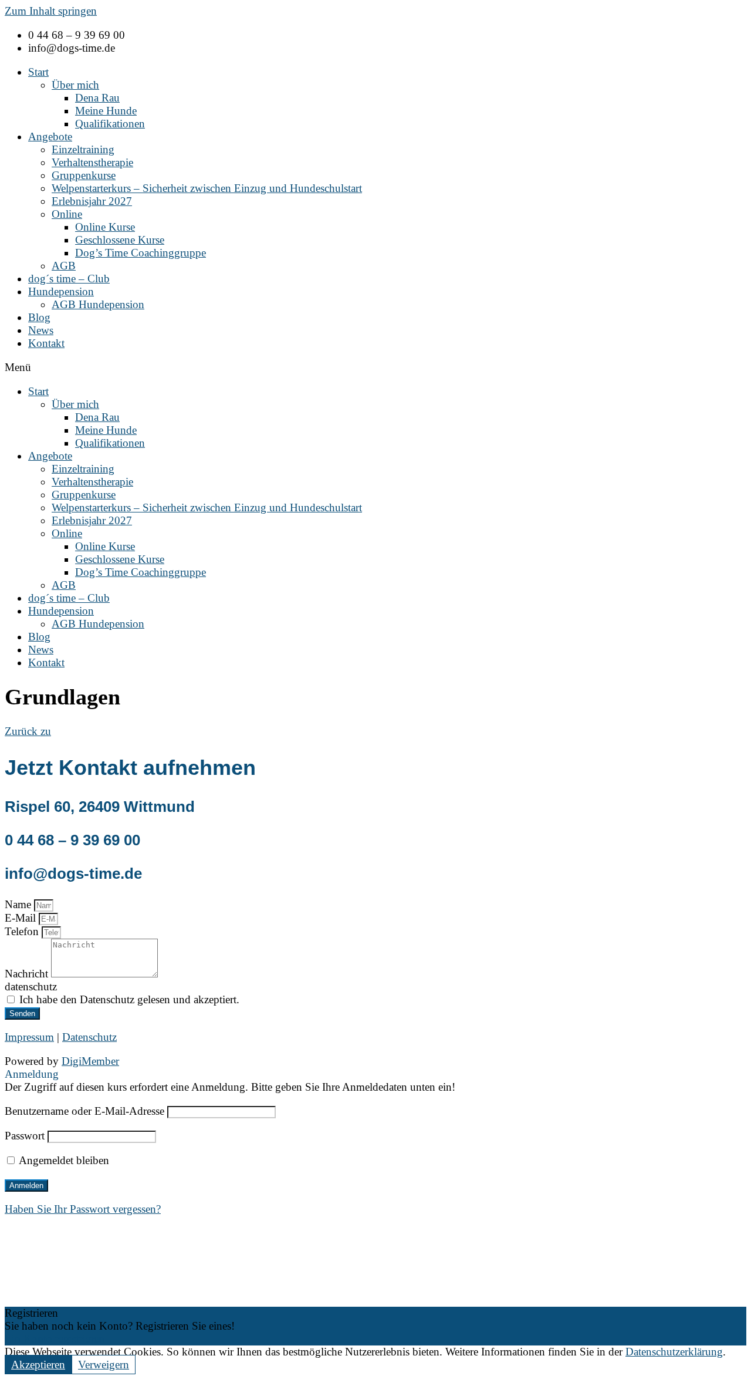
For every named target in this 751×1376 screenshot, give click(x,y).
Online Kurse (105, 227)
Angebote (50, 136)
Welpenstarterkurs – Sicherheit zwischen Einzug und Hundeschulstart (207, 188)
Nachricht (28, 973)
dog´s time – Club (69, 278)
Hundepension (61, 291)
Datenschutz (89, 1037)
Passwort (25, 1135)
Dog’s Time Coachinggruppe (140, 253)
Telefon (23, 931)
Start (38, 72)
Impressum (29, 1037)
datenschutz (31, 986)
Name (19, 904)
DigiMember (90, 1061)
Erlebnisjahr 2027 (92, 201)
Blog (39, 317)
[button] (375, 367)
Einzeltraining (83, 149)
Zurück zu (28, 731)
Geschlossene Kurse (119, 240)
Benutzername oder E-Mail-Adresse (84, 1111)
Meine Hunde (106, 110)
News (40, 330)
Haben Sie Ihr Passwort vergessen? (83, 1209)
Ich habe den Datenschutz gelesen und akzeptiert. (129, 999)
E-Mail (22, 918)
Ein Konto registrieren (54, 1339)
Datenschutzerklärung (674, 1351)
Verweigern (103, 1364)
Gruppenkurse (84, 175)
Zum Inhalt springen (51, 11)
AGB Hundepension (98, 304)
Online (67, 214)
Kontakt (46, 343)
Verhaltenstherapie (92, 162)
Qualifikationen (110, 123)
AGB (64, 265)
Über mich (75, 85)
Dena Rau (97, 98)
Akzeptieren (38, 1364)
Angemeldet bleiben (62, 1160)
